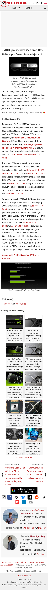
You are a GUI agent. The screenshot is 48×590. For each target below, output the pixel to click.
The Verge (7, 303)
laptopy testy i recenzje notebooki (14, 562)
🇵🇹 (44, 112)
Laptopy (16, 7)
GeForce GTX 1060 (15, 193)
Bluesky (42, 527)
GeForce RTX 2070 (11, 173)
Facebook (41, 554)
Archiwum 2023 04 (7, 565)
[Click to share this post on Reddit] (36, 497)
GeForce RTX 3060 (20, 154)
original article (38, 509)
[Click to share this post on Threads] (16, 497)
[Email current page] (30, 502)
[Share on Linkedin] (24, 502)
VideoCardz (20, 303)
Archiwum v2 (40, 562)
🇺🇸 (41, 112)
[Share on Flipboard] (17, 502)
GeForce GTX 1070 (35, 169)
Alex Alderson (27, 513)
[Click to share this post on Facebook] (9, 497)
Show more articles (24, 457)
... (45, 7)
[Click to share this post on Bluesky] (23, 497)
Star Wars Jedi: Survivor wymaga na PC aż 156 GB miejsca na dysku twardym (35, 474)
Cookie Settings (24, 575)
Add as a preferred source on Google (26, 490)
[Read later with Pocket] (43, 497)
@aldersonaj (28, 527)
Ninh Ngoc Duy (37, 536)
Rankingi (28, 7)
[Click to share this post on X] (30, 497)
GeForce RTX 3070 (36, 173)
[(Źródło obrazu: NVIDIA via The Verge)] (24, 276)
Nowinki (31, 562)
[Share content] (4, 497)
